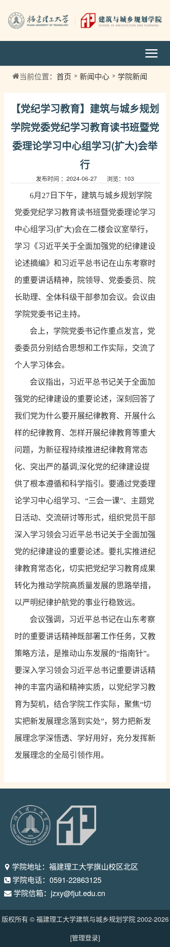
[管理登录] (85, 937)
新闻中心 (94, 76)
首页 (64, 76)
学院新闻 (132, 76)
